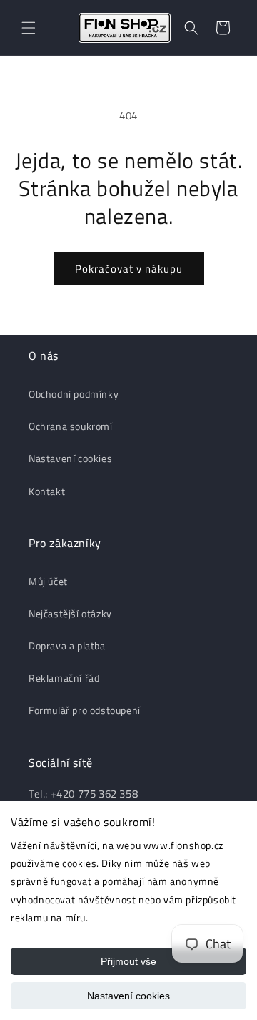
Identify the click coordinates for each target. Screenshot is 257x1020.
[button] (28, 28)
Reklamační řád (64, 677)
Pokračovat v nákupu (129, 268)
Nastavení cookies (128, 995)
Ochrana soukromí (71, 425)
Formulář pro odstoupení (85, 709)
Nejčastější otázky (70, 613)
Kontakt (47, 491)
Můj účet (48, 581)
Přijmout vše (128, 961)
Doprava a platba (67, 645)
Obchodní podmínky (74, 393)
